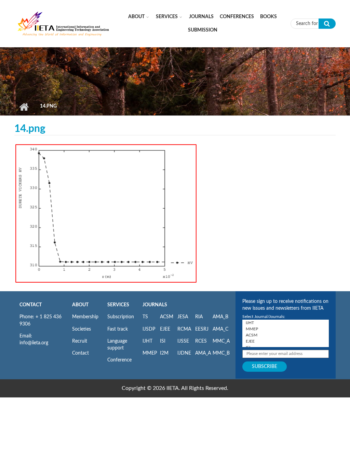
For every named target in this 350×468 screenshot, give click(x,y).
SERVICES (118, 305)
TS (145, 317)
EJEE (165, 329)
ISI (162, 341)
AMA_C (220, 329)
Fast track (117, 329)
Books (268, 16)
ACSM (166, 317)
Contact (80, 353)
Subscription (120, 317)
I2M (164, 353)
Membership (85, 317)
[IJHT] (285, 323)
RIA (199, 317)
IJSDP (149, 329)
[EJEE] (285, 341)
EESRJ (201, 329)
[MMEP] (285, 329)
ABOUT (80, 305)
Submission (202, 30)
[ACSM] (285, 335)
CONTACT (30, 305)
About (136, 16)
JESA (182, 317)
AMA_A (203, 353)
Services (167, 16)
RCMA (184, 329)
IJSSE (183, 341)
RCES (201, 341)
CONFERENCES (237, 16)
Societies (81, 329)
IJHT (147, 341)
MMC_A (221, 341)
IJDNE (184, 353)
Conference (119, 360)
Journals (201, 16)
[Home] (63, 23)
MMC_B (221, 353)
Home (23, 106)
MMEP (150, 353)
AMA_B (220, 317)
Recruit (79, 341)
